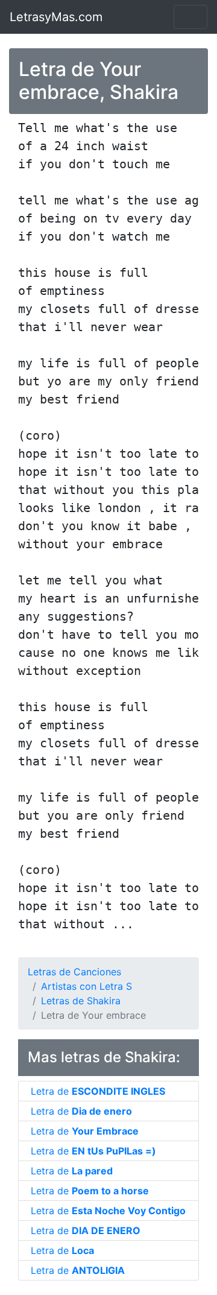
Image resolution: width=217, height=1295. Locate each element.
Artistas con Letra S (86, 986)
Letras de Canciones (74, 972)
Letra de (98, 1091)
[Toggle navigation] (190, 17)
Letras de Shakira (81, 1001)
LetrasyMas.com (56, 17)
